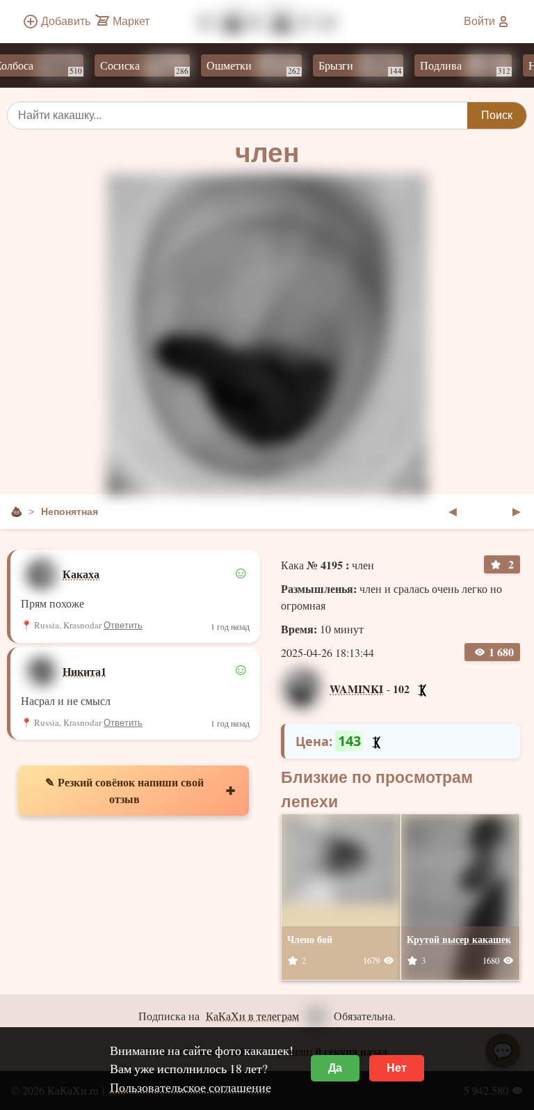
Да (335, 1068)
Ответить (123, 625)
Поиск (496, 115)
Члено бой (309, 939)
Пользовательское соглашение (190, 1087)
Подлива (453, 67)
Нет (397, 1068)
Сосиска (132, 67)
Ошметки (242, 67)
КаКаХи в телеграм (252, 1015)
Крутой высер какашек (459, 939)
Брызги (348, 67)
